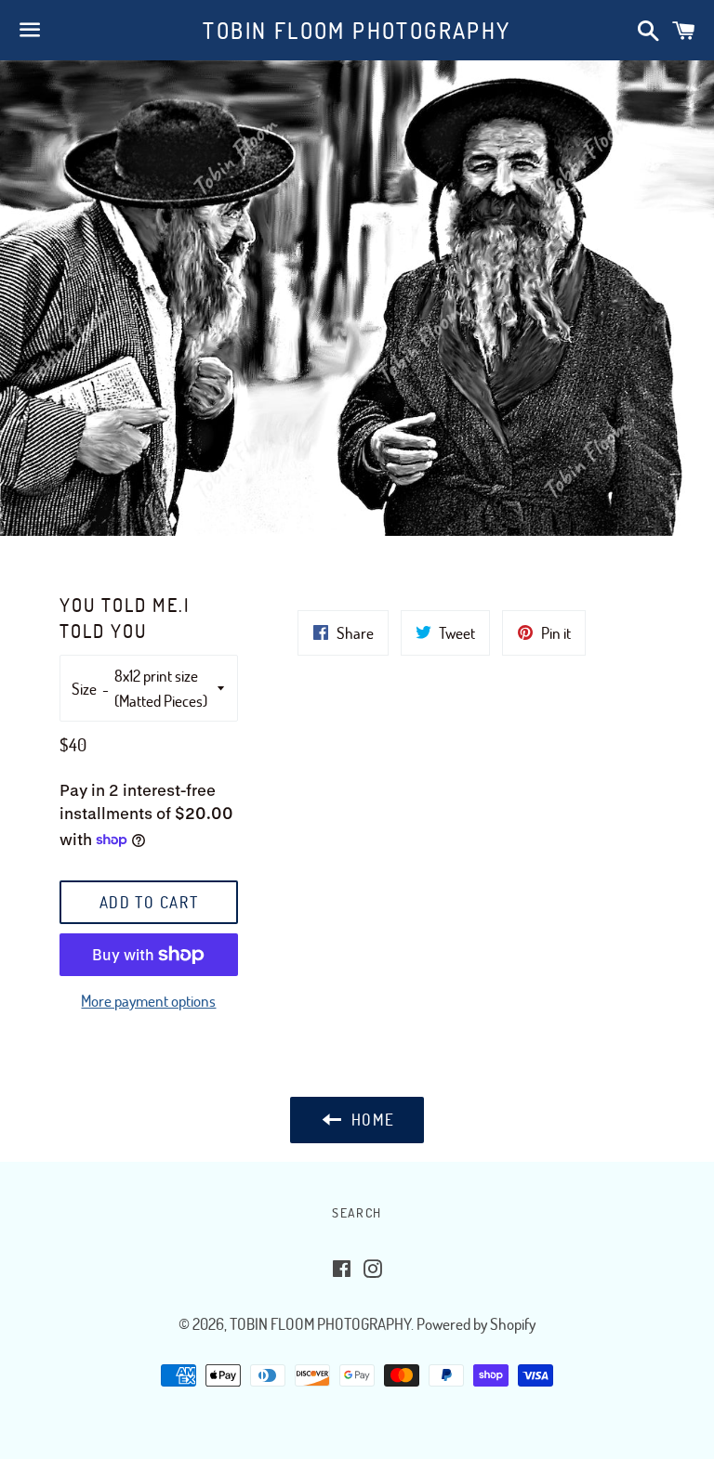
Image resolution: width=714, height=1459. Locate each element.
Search (356, 1212)
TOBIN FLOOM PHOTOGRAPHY (356, 30)
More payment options (148, 1000)
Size (84, 688)
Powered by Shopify (476, 1324)
